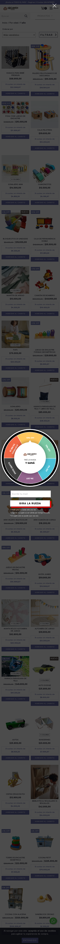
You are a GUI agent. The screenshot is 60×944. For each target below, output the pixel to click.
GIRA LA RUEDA (30, 503)
